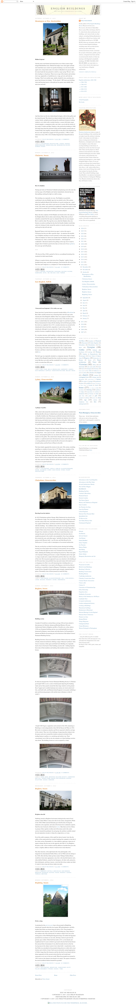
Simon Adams (82, 554)
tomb (61, 968)
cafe (80, 372)
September (86, 298)
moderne (97, 392)
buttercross (96, 370)
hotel (45, 272)
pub (96, 396)
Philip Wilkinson (86, 20)
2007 (82, 332)
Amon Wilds (57, 871)
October (85, 272)
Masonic (42, 579)
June (84, 305)
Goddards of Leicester (85, 594)
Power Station (91, 356)
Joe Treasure (82, 545)
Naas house (56, 469)
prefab (90, 396)
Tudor (94, 362)
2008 (82, 329)
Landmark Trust (83, 599)
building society (61, 776)
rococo (93, 398)
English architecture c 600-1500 (87, 80)
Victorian (83, 364)
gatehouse (98, 381)
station (95, 400)
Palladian (85, 354)
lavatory (81, 390)
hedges (67, 143)
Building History (83, 574)
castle (84, 372)
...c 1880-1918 (83, 89)
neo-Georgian (60, 778)
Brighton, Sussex (41, 588)
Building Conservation (85, 571)
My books (81, 102)
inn (48, 272)
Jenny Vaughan (83, 542)
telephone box (83, 402)
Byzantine (90, 341)
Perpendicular (94, 354)
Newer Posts (38, 975)
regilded (71, 244)
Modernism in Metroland (85, 610)
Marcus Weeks (83, 547)
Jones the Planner (83, 509)
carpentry (64, 369)
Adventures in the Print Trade (87, 482)
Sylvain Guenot (83, 536)
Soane (55, 579)
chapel (99, 372)
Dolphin (64, 271)
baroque (89, 368)
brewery (96, 368)
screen (37, 146)
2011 (82, 322)
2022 (82, 239)
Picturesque (82, 356)
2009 (82, 327)
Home (55, 975)
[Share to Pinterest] (44, 142)
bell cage (44, 369)
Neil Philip (82, 549)
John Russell (69, 578)
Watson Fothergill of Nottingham (88, 628)
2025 (82, 231)
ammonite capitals (46, 871)
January (85, 318)
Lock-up (90, 352)
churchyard (62, 967)
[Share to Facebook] (42, 142)
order (96, 394)
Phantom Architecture (85, 132)
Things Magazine (83, 621)
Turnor (62, 272)
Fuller (37, 968)
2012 (82, 265)
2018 (82, 249)
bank (46, 776)
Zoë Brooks (82, 533)
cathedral (91, 372)
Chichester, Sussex (42, 155)
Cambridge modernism (85, 576)
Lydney (49, 469)
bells (50, 369)
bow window (66, 871)
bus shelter (89, 370)
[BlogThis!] (38, 142)
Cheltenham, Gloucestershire (45, 480)
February (85, 316)
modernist (81, 394)
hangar (93, 383)
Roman (81, 360)
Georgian (45, 872)
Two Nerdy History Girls (85, 520)
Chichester (50, 271)
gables (58, 468)
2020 (82, 244)
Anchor (42, 271)
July (84, 303)
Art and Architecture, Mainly (86, 484)
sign (57, 272)
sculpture (38, 779)
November (86, 269)
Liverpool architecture (85, 601)
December (85, 267)
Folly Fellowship (83, 590)
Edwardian (82, 345)
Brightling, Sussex (41, 882)
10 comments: (65, 267)
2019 (82, 246)
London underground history (87, 603)
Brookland (71, 312)
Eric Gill (38, 778)
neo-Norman (90, 393)
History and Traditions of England (88, 502)
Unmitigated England (85, 523)
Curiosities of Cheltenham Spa (87, 587)
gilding (69, 271)
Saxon (89, 360)
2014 (82, 259)
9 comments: (65, 772)
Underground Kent (84, 624)
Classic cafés (82, 583)
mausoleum (89, 392)
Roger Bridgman (83, 552)
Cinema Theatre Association (86, 580)
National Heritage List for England (88, 612)
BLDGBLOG (82, 489)
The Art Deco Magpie (85, 486)
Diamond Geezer (83, 496)
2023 (82, 236)
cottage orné (95, 377)
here (39, 352)
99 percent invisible (84, 565)
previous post (49, 925)
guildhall (88, 383)
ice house (92, 388)
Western (44, 873)
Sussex (45, 779)
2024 (82, 233)
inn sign (53, 272)
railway (87, 398)
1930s (42, 776)
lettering (89, 390)
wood (73, 370)
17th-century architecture (50, 143)
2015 (82, 257)
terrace (38, 873)
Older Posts (73, 975)
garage (91, 381)
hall (63, 578)
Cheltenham (44, 578)
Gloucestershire (67, 468)
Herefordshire (40, 145)
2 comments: (65, 364)
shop (99, 398)
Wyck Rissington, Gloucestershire (90, 413)
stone (63, 469)
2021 (82, 241)
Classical (98, 341)
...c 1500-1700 (83, 82)
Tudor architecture (58, 370)
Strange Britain (83, 619)
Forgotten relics (83, 592)
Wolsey (68, 370)
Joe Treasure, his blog (85, 507)
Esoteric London (83, 498)
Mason (53, 778)
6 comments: (65, 866)
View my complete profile (87, 71)
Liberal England (83, 511)
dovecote (81, 379)
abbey (94, 365)
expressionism (91, 379)
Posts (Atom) (46, 979)
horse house (83, 385)
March (84, 313)
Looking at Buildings (85, 605)
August (85, 300)
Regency (49, 579)
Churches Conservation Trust (87, 578)
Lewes (58, 827)
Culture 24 (82, 585)
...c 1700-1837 (83, 84)
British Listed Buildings (85, 567)
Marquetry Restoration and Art (87, 556)
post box (81, 396)
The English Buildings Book (88, 211)
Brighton (52, 776)
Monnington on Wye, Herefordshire (48, 21)
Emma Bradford (83, 540)
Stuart (43, 146)
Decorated (85, 343)
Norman (98, 352)
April (84, 310)
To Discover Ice (83, 518)
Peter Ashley (90, 214)
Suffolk (48, 370)
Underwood (61, 579)
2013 (82, 262)
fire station (84, 381)
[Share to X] (40, 142)
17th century (45, 468)
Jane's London (83, 505)
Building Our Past (84, 491)
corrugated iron (84, 377)
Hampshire (38, 272)
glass (82, 383)
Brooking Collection (84, 569)
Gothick (51, 872)
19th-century (45, 967)
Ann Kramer (82, 538)
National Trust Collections (86, 614)
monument (43, 968)
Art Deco (82, 341)
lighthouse (98, 390)
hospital (90, 385)
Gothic (82, 349)
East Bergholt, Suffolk (43, 281)
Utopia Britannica (84, 626)
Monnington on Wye (63, 145)
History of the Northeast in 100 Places (89, 596)
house (37, 469)
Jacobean (43, 469)
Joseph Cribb (46, 778)
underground (82, 404)
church (61, 143)
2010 (82, 324)
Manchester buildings (85, 608)
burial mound (82, 370)
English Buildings (68, 8)
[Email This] (36, 142)
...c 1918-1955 (83, 91)
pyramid (50, 968)
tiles (95, 402)
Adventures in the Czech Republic (88, 480)
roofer (68, 778)
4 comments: (66, 139)
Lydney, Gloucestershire (44, 379)
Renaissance (96, 358)
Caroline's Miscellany (85, 493)
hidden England (51, 145)
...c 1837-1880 (83, 87)
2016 (82, 254)
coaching (57, 271)
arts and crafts (91, 367)
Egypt (69, 967)
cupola (52, 468)
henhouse (99, 383)
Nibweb (81, 531)
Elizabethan (91, 345)
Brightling (53, 967)
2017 (82, 252)
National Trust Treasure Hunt (86, 514)
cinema (96, 375)
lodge (37, 579)
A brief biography (84, 100)
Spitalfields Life (83, 516)
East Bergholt (40, 370)
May (84, 308)
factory (98, 379)
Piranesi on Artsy (83, 617)
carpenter (71, 776)
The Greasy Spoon (84, 500)
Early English (94, 343)
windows (51, 779)
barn (83, 368)
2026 (82, 228)
